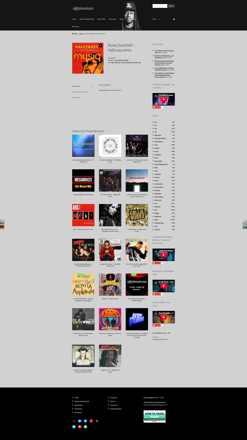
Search (171, 6)
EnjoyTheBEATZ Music (161, 164)
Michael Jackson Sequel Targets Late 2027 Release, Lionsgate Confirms (164, 63)
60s (156, 122)
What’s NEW (101, 19)
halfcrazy (117, 62)
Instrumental (159, 184)
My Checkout (132, 19)
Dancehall (158, 154)
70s (156, 125)
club (112, 62)
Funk (156, 171)
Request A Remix (115, 409)
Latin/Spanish (159, 187)
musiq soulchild (126, 62)
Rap (156, 210)
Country (157, 148)
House (156, 180)
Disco (156, 158)
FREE (156, 167)
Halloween (158, 174)
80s (156, 128)
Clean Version (159, 141)
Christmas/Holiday (160, 138)
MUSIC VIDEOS (159, 197)
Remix (126, 60)
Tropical (157, 229)
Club (116, 60)
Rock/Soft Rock (159, 223)
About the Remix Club (87, 19)
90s (156, 132)
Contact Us (114, 405)
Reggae (157, 213)
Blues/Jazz (158, 135)
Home (74, 19)
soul (139, 62)
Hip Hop (157, 177)
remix (135, 62)
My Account (112, 19)
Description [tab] (76, 86)
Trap (156, 226)
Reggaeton (158, 216)
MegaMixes (158, 193)
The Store (113, 397)
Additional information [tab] (80, 92)
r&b (132, 62)
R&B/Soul (82, 34)
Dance (156, 151)
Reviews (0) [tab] (76, 98)
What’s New (78, 405)
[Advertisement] (123, 111)
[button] (100, 45)
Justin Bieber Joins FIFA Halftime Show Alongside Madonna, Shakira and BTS (164, 75)
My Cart (122, 19)
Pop (156, 203)
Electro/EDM (158, 161)
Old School (158, 200)
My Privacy (75, 27)
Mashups (157, 190)
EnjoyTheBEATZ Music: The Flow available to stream (164, 69)
